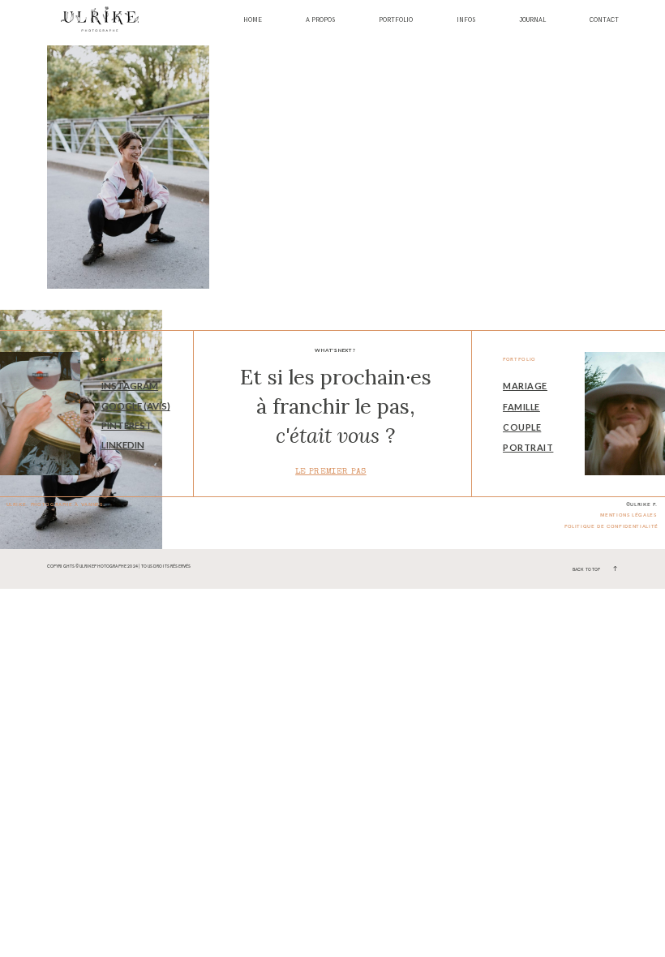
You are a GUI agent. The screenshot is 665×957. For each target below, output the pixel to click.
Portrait (528, 447)
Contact (604, 20)
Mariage (525, 385)
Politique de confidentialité (611, 526)
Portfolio (396, 20)
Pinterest (126, 425)
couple (522, 427)
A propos (320, 20)
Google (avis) (135, 406)
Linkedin (122, 445)
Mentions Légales (628, 515)
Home (252, 20)
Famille (521, 406)
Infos (466, 20)
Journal (532, 20)
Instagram (129, 385)
